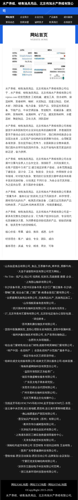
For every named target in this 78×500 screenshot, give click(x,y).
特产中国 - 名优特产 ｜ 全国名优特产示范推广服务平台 (39, 350)
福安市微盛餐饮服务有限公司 (38, 376)
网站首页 (10, 17)
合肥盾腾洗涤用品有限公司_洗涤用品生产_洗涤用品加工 (38, 297)
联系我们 (53, 22)
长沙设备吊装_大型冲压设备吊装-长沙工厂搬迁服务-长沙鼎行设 (40, 287)
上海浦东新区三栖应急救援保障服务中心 (38, 434)
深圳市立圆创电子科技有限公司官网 (38, 466)
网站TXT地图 (38, 484)
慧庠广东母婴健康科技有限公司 (38, 450)
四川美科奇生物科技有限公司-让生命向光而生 (39, 308)
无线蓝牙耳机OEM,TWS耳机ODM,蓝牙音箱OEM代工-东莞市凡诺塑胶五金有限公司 (40, 403)
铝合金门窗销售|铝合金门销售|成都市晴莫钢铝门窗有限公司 (38, 345)
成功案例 (68, 17)
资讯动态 (10, 22)
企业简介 (24, 17)
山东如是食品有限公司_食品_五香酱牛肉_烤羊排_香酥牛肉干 (39, 266)
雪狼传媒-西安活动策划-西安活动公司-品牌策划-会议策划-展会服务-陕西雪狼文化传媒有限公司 (40, 456)
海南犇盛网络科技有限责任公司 (38, 366)
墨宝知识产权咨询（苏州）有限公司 (38, 419)
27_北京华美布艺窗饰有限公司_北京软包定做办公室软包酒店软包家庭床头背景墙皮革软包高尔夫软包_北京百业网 (40, 313)
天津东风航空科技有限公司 (38, 440)
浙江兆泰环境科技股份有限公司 (38, 471)
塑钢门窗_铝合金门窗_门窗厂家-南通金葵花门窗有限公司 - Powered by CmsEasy (40, 292)
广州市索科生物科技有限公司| (39, 392)
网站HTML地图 (57, 484)
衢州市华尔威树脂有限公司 (38, 424)
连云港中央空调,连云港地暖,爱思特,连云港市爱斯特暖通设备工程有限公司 (40, 408)
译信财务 (39, 319)
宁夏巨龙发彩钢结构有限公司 (38, 461)
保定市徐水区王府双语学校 (38, 355)
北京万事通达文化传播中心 (38, 398)
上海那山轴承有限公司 (38, 282)
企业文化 (39, 17)
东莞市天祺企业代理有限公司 (38, 387)
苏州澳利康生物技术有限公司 (38, 324)
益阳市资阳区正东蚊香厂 (39, 371)
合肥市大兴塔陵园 (38, 340)
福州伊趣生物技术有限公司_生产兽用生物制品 (39, 334)
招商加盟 (24, 22)
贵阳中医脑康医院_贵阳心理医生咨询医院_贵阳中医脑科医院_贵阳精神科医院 (40, 329)
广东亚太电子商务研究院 (39, 382)
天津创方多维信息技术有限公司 (38, 429)
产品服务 (53, 17)
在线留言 (68, 22)
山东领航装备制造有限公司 (38, 303)
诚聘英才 (39, 22)
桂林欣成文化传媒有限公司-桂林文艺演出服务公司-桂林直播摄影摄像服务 (40, 361)
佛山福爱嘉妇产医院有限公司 (38, 413)
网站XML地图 (19, 484)
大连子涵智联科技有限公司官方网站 (38, 271)
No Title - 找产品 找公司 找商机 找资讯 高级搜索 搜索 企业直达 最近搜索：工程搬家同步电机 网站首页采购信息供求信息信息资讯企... (40, 276)
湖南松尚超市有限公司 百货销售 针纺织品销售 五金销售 (38, 445)
